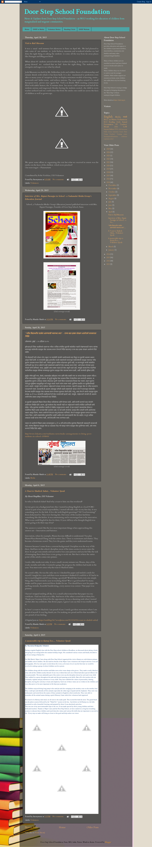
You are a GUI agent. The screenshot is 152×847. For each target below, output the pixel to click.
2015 (108, 182)
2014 (108, 254)
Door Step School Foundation (67, 12)
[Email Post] (68, 179)
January (112, 250)
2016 (108, 179)
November (113, 188)
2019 (108, 169)
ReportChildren (109, 129)
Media (33, 478)
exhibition (124, 136)
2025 (108, 149)
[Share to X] (77, 180)
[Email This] (72, 180)
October (112, 192)
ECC (106, 122)
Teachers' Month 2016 (115, 125)
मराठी (125, 117)
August (111, 198)
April (111, 212)
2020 (108, 166)
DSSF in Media (38, 29)
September (113, 195)
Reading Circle (69, 29)
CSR (119, 129)
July (110, 202)
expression (107, 139)
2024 (108, 152)
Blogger (108, 842)
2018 (108, 172)
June (110, 205)
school (111, 139)
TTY (116, 129)
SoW (125, 127)
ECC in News (110, 119)
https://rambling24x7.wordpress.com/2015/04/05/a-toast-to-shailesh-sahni (68, 620)
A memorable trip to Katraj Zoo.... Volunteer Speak (48, 640)
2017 (108, 175)
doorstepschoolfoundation (111, 136)
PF (117, 124)
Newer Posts (31, 827)
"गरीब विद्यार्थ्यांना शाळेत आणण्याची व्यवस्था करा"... (117, 226)
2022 (108, 159)
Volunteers (35, 183)
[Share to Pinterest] (81, 180)
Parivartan (124, 129)
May (110, 208)
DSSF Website (84, 29)
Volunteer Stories (54, 29)
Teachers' (112, 134)
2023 (108, 156)
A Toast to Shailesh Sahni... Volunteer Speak (45, 490)
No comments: (58, 179)
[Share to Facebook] (79, 180)
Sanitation (115, 132)
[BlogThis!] (74, 180)
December (113, 185)
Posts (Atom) (40, 833)
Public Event (108, 132)
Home (27, 29)
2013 (108, 257)
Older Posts (93, 827)
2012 (108, 261)
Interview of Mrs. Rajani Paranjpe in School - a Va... (117, 220)
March (111, 247)
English (108, 117)
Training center (122, 134)
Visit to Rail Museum (34, 43)
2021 (108, 162)
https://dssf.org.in (119, 100)
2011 (108, 264)
